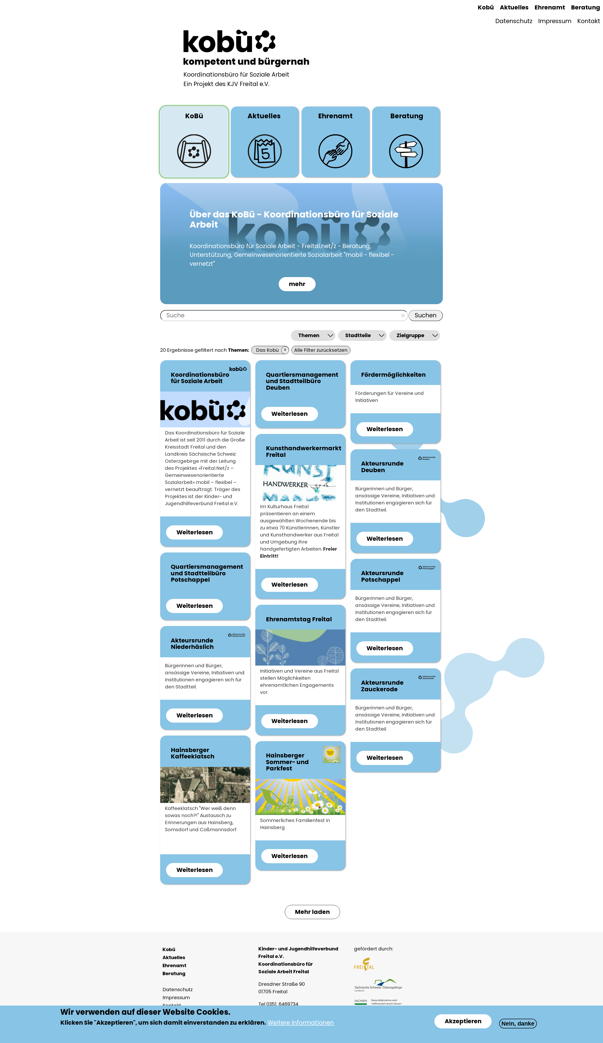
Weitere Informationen (301, 1022)
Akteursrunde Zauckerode (382, 686)
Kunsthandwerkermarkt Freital (303, 451)
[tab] (194, 141)
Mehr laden (312, 912)
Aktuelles (514, 7)
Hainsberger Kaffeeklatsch (192, 753)
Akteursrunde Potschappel (382, 576)
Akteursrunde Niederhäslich (192, 643)
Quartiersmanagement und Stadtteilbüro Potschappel (207, 573)
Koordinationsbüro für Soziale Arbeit (200, 378)
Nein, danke (517, 1023)
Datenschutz (513, 21)
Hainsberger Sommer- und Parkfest (287, 762)
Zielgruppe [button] (410, 335)
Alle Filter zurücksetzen (320, 350)
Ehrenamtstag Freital (299, 619)
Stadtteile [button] (358, 335)
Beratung (585, 7)
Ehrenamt (549, 7)
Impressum (554, 21)
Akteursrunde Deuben (382, 466)
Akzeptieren (463, 1021)
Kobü (486, 7)
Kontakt (588, 21)
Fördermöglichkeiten (393, 375)
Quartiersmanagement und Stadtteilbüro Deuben (302, 381)
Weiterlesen (199, 534)
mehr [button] (297, 284)
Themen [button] (308, 335)
